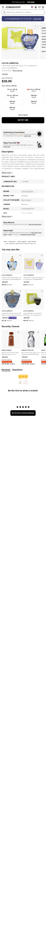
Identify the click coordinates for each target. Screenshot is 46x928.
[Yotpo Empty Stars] (6, 71)
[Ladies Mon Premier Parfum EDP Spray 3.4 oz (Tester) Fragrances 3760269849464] (20, 291)
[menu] (3, 7)
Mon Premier (32, 241)
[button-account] (35, 7)
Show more (6, 172)
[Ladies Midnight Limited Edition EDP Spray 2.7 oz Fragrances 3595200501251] (41, 291)
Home (5, 241)
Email (5, 234)
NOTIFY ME (23, 120)
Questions (17, 369)
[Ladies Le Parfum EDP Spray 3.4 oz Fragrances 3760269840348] (20, 255)
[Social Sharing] (35, 26)
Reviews (6, 369)
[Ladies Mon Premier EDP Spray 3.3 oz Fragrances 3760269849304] (41, 26)
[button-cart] (43, 7)
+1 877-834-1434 (36, 232)
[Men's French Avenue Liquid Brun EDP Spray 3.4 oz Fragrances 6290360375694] (18, 332)
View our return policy (35, 224)
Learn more (27, 136)
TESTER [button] (13, 318)
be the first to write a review (23, 413)
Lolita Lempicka (22, 241)
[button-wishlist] (39, 7)
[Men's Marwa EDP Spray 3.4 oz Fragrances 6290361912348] (38, 332)
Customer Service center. (27, 234)
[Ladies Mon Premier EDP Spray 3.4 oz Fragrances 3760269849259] (41, 255)
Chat (9, 234)
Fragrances (12, 241)
